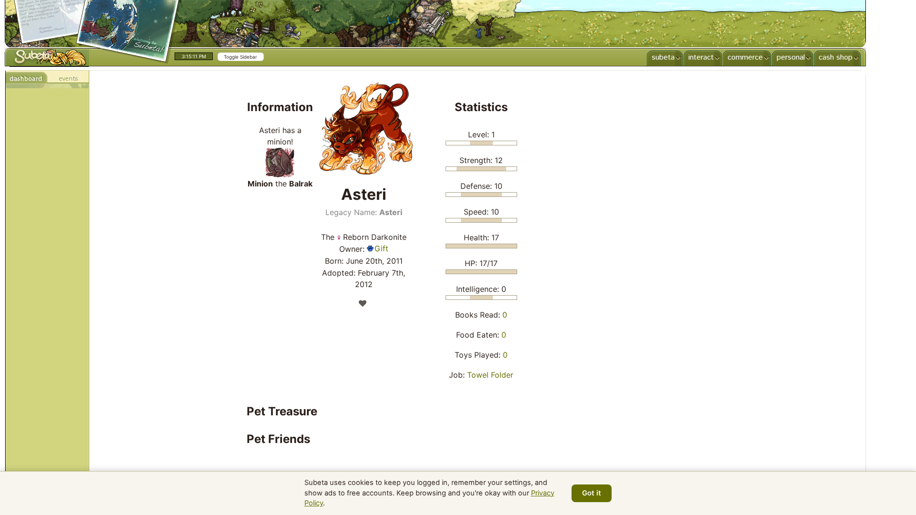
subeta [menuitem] (663, 57)
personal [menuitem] (791, 57)
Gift (381, 248)
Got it (591, 493)
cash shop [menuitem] (836, 57)
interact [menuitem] (701, 57)
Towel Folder (490, 375)
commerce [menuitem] (745, 57)
